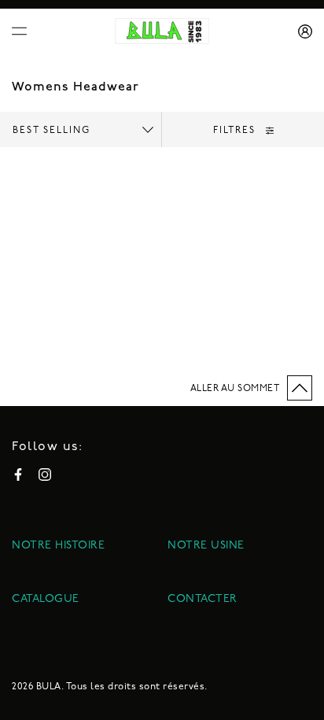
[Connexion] (299, 31)
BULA (48, 687)
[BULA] (162, 31)
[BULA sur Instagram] (45, 474)
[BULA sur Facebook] (18, 474)
